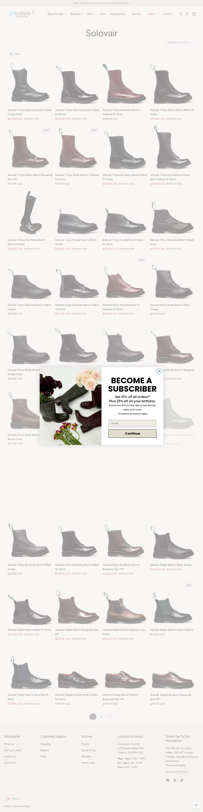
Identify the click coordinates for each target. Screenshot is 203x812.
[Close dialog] (159, 371)
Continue (132, 433)
